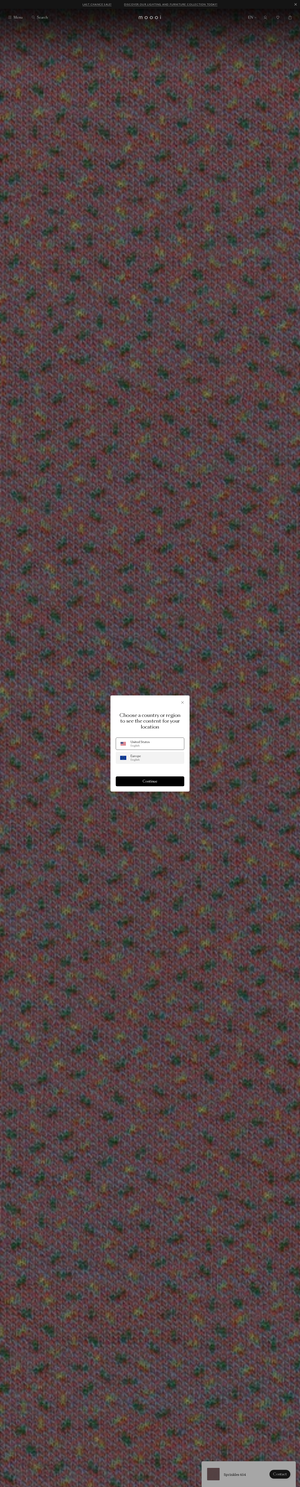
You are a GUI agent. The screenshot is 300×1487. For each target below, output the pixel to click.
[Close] (182, 702)
